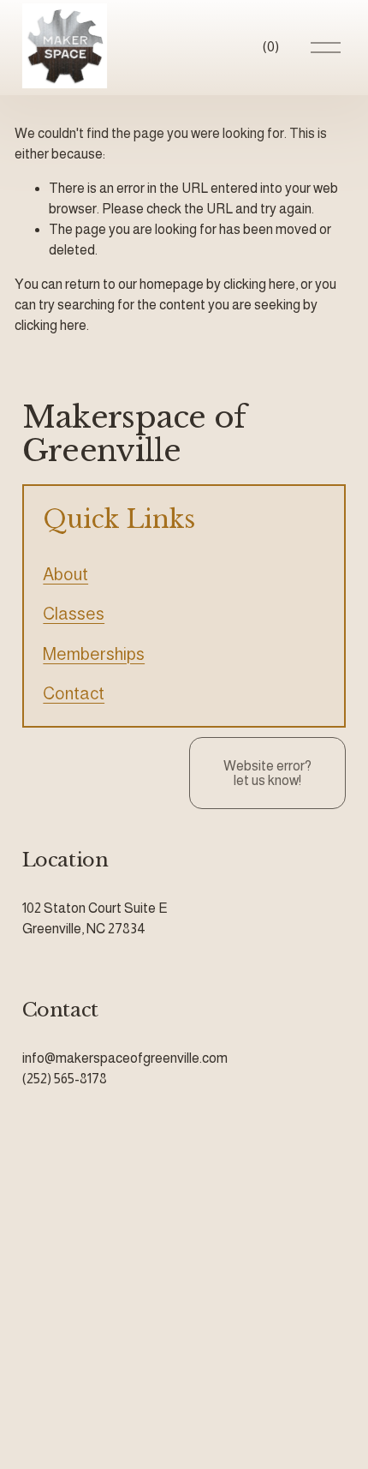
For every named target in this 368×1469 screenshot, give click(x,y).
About (65, 574)
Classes (73, 613)
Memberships (94, 654)
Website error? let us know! (267, 773)
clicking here (259, 284)
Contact (73, 693)
